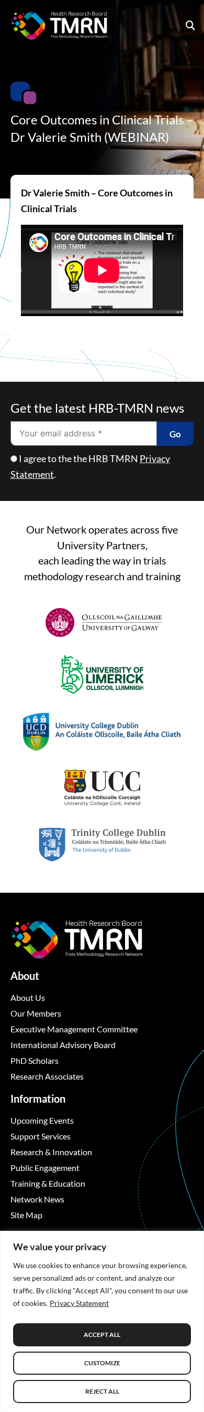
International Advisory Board (63, 1045)
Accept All (102, 1334)
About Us (27, 997)
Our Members (35, 1013)
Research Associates (47, 1076)
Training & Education (47, 1183)
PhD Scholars (34, 1060)
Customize (102, 1363)
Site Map (26, 1215)
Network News (37, 1199)
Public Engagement (45, 1168)
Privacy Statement (79, 1303)
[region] (102, 1321)
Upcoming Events (42, 1120)
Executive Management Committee (74, 1029)
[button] (190, 25)
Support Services (40, 1136)
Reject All (102, 1391)
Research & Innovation (51, 1152)
